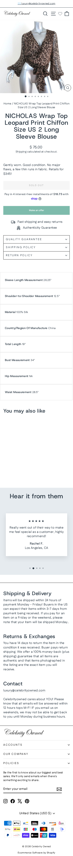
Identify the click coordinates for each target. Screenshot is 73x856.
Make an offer (37, 212)
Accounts (12, 745)
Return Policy (19, 255)
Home (7, 104)
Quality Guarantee (24, 239)
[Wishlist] (60, 13)
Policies (11, 763)
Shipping (21, 152)
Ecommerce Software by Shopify (36, 852)
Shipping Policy (21, 247)
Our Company (15, 754)
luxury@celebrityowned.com (24, 690)
